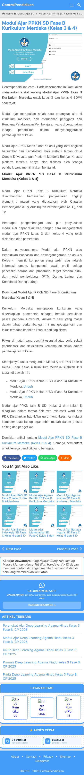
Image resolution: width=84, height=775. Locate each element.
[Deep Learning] (15, 708)
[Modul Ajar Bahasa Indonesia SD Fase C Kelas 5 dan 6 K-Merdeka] (14, 516)
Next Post (13, 549)
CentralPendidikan (18, 5)
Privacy (48, 756)
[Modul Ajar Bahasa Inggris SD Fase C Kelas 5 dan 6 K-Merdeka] (69, 516)
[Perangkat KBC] (42, 707)
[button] (65, 458)
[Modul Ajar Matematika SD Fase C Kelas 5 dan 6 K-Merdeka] (42, 516)
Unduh (28, 386)
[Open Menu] (71, 5)
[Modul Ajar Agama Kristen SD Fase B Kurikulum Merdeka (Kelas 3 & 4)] (69, 482)
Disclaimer (42, 760)
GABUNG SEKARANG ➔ (42, 605)
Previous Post (67, 549)
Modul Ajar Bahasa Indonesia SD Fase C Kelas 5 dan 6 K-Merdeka (14, 534)
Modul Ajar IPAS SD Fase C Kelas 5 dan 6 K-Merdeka (14, 498)
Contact (31, 756)
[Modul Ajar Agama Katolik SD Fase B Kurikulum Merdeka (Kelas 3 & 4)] (42, 482)
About (15, 756)
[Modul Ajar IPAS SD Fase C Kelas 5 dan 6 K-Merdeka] (14, 482)
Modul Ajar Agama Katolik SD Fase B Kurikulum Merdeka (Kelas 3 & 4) (41, 500)
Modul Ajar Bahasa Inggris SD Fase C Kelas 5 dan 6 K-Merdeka (69, 534)
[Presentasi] (68, 708)
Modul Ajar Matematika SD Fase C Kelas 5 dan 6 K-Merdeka (41, 534)
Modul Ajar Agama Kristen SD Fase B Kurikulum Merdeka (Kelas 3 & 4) (69, 500)
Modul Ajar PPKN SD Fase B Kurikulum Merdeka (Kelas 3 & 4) (39, 25)
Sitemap (65, 756)
